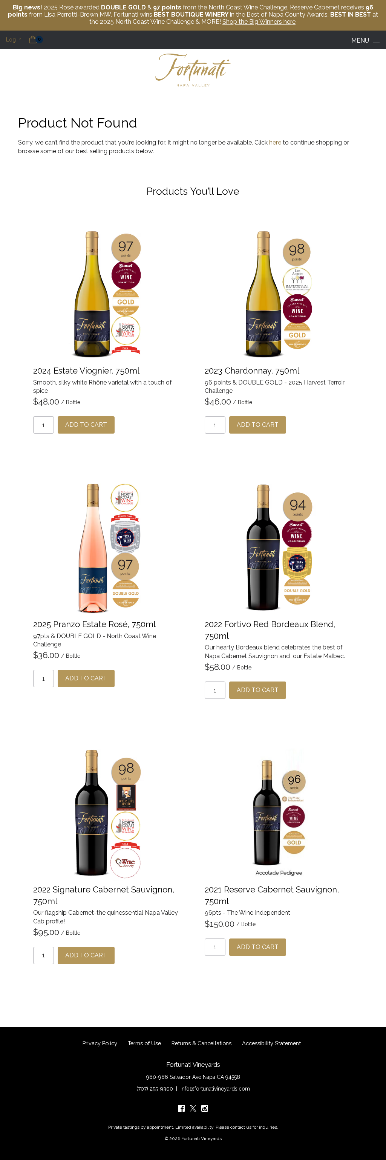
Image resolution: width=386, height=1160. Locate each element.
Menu (360, 40)
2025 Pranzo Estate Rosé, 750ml (94, 624)
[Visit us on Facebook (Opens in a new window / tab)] (181, 1110)
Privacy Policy (100, 1043)
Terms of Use (144, 1043)
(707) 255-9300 (154, 1089)
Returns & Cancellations (201, 1043)
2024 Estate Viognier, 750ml (86, 370)
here (275, 142)
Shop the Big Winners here (259, 21)
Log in (13, 40)
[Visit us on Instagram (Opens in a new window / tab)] (204, 1110)
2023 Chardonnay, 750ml (252, 370)
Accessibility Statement (271, 1043)
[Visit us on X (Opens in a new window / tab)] (193, 1110)
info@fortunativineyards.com (215, 1089)
